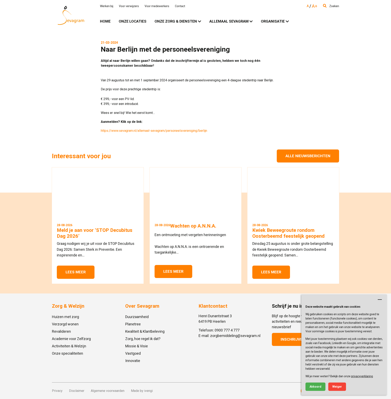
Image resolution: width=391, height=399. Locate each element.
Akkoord (315, 386)
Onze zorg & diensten (176, 21)
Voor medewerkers (157, 6)
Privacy (57, 391)
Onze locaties (132, 21)
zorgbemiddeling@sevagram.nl (235, 336)
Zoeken (334, 6)
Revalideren (61, 331)
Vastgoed (133, 353)
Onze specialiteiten (67, 353)
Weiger (337, 386)
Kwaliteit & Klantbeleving (145, 331)
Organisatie (273, 21)
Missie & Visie (136, 346)
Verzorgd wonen (65, 324)
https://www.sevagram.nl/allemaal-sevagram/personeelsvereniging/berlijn (154, 131)
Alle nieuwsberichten (308, 156)
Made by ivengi (142, 391)
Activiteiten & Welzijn (69, 346)
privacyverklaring (362, 376)
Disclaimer (76, 391)
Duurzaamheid (137, 317)
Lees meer (76, 272)
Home (105, 21)
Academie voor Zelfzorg (71, 339)
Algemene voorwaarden (107, 391)
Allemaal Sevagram (229, 21)
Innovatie (132, 361)
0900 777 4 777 (227, 330)
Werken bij (106, 6)
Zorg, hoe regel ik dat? (142, 339)
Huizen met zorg (65, 317)
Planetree (133, 324)
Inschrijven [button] (293, 339)
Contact (180, 6)
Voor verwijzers (129, 6)
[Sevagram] (71, 15)
